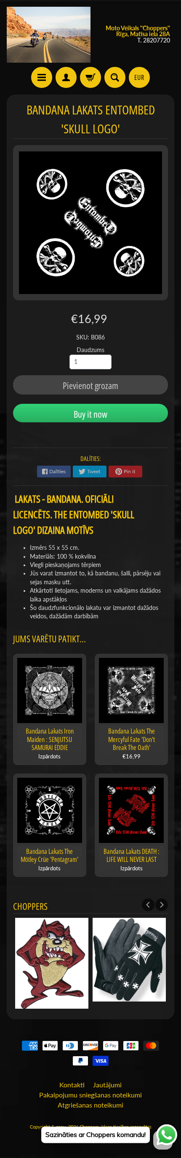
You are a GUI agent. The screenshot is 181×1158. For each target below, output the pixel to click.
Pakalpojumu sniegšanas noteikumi (90, 1095)
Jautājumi (107, 1085)
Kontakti (72, 1085)
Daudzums (90, 350)
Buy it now (90, 414)
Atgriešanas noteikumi (90, 1105)
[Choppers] (48, 35)
